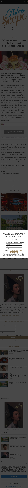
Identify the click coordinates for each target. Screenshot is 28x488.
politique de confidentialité (17, 250)
